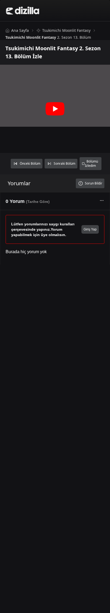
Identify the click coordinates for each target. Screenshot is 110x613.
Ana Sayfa (20, 30)
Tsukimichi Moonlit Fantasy (66, 30)
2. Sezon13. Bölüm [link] (48, 37)
